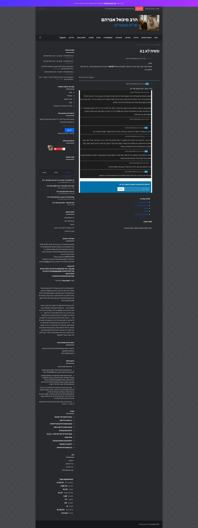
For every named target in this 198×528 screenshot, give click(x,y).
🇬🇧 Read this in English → (87, 77)
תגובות (44, 172)
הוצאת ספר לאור (69, 221)
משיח (146, 208)
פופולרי (56, 172)
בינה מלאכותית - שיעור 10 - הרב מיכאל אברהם (58, 61)
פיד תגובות (69, 467)
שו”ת (136, 37)
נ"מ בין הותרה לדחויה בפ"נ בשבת (64, 228)
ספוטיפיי (69, 96)
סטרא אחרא (149, 58)
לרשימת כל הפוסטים (66, 444)
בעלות (72, 224)
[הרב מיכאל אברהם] (128, 22)
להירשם (69, 130)
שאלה (152, 45)
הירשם (121, 189)
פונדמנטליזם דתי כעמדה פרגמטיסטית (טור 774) (60, 197)
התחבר (70, 460)
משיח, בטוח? (143, 202)
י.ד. (150, 92)
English (63, 37)
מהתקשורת (108, 37)
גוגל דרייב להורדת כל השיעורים (63, 106)
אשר (150, 163)
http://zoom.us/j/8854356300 (64, 257)
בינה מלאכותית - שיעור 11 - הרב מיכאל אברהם (58, 56)
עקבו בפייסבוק (70, 157)
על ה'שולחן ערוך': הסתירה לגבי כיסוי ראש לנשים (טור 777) (58, 180)
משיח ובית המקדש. (141, 214)
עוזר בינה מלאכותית (110, 3)
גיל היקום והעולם (69, 218)
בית (156, 45)
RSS (70, 102)
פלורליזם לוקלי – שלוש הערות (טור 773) (122, 9)
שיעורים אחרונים (69, 50)
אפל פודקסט (68, 99)
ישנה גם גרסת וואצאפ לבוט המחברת (63, 276)
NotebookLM (56, 271)
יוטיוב (70, 92)
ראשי (156, 37)
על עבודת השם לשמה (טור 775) (65, 191)
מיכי (151, 84)
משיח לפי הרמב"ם (141, 205)
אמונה (147, 45)
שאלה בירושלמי (69, 231)
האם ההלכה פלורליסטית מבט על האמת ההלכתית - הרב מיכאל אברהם (57, 67)
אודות (99, 37)
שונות (92, 37)
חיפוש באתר (81, 37)
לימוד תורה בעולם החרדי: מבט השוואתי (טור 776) (60, 186)
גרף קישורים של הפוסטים (64, 447)
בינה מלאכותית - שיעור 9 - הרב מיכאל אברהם (58, 72)
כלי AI (72, 37)
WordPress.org (67, 470)
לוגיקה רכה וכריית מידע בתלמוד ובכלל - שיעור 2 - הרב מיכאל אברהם (56, 78)
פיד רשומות (69, 464)
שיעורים (119, 37)
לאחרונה (68, 172)
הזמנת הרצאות (146, 37)
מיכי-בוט (71, 269)
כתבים (128, 37)
